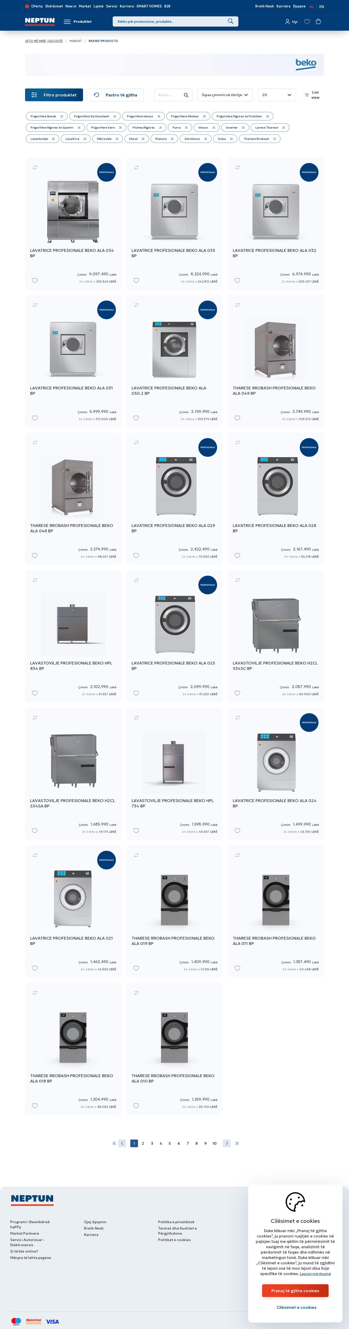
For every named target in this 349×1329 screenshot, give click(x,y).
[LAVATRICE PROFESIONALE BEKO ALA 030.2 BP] (174, 361)
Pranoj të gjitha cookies (295, 1290)
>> (235, 1143)
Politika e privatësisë (176, 1222)
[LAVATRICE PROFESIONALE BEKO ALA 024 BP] (276, 774)
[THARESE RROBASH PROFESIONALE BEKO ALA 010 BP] (174, 1049)
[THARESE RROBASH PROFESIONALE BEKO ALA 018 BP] (73, 1049)
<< (113, 1143)
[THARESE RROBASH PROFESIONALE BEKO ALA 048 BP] (73, 499)
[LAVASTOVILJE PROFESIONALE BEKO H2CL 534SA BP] (73, 774)
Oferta (37, 6)
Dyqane (299, 6)
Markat (85, 6)
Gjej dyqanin (95, 1222)
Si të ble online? (24, 1251)
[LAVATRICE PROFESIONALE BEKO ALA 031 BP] (73, 361)
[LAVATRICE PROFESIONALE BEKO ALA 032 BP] (276, 223)
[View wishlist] (307, 21)
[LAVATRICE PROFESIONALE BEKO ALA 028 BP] (276, 499)
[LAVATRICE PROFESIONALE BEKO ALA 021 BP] (73, 911)
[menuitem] (113, 1143)
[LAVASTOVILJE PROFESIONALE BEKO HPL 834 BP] (73, 636)
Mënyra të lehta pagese (30, 1257)
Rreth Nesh (264, 6)
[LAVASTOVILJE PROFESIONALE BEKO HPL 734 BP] (174, 774)
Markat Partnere (24, 1233)
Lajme (98, 6)
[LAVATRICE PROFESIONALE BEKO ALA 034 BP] (73, 223)
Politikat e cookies (174, 1239)
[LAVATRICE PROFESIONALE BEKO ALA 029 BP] (174, 499)
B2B (167, 6)
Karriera (127, 6)
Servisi (111, 6)
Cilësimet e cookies (297, 1307)
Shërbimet (54, 6)
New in (70, 6)
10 (215, 1143)
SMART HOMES (149, 6)
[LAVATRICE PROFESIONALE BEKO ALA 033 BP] (174, 223)
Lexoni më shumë (315, 1273)
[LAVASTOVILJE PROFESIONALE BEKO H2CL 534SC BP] (276, 636)
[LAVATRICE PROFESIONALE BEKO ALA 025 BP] (174, 636)
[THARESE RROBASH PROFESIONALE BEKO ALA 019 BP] (174, 911)
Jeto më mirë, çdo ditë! (44, 41)
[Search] (230, 21)
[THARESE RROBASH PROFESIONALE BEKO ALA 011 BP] (276, 911)
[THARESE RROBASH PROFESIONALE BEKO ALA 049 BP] (276, 361)
